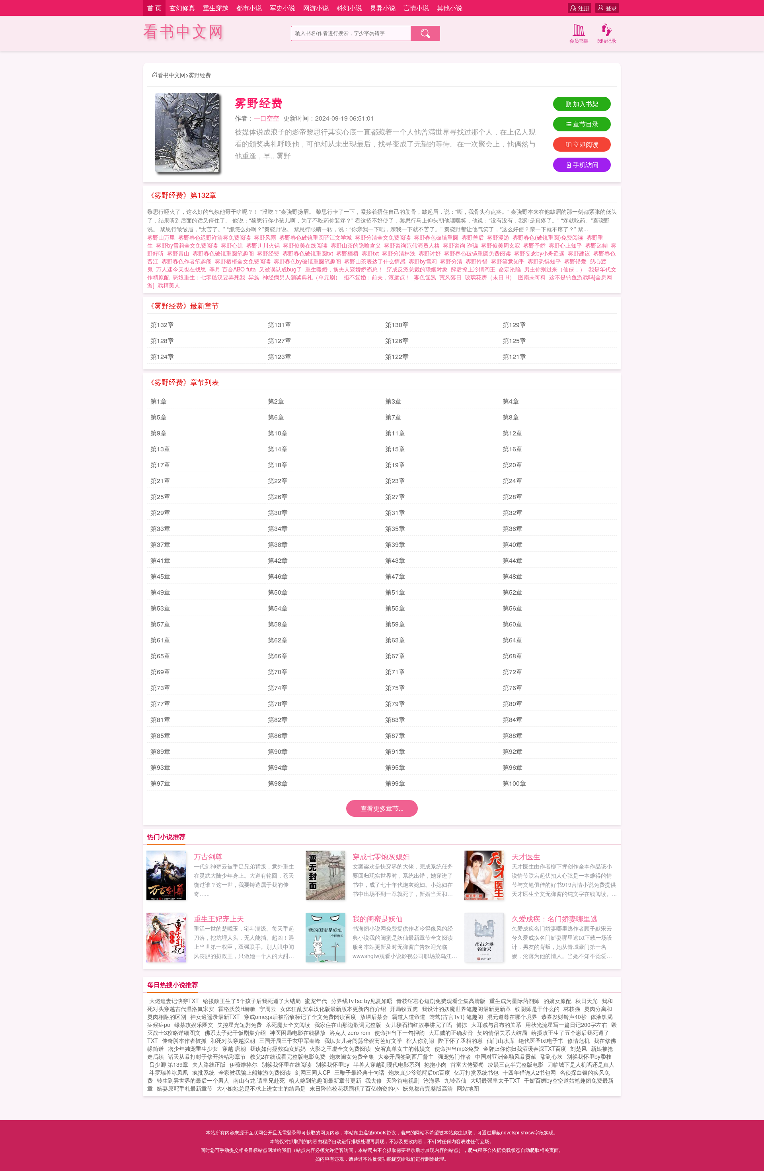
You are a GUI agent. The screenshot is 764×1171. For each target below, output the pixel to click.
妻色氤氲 (425, 277)
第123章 (279, 356)
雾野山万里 (162, 237)
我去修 (373, 1080)
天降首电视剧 (402, 1080)
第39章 (395, 544)
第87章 (395, 735)
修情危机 (578, 1040)
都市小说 (249, 7)
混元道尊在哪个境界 (512, 1017)
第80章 (512, 703)
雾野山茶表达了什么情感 (376, 261)
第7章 (393, 417)
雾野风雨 (266, 237)
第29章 (160, 512)
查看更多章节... (382, 808)
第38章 (278, 544)
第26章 (278, 496)
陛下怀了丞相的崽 (460, 1040)
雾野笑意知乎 (509, 261)
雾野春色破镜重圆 (438, 237)
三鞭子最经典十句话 (359, 1072)
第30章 (278, 512)
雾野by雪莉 (424, 261)
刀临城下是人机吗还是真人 (581, 1064)
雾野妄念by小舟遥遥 (541, 253)
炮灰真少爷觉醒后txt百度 (419, 1072)
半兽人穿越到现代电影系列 (386, 1064)
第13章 (160, 448)
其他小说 (449, 7)
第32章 (512, 512)
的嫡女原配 (557, 1001)
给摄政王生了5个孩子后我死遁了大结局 (252, 1001)
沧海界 (431, 1080)
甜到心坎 (551, 1056)
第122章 (397, 356)
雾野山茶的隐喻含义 (357, 245)
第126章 (397, 340)
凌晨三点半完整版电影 (516, 1064)
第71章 (395, 671)
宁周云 (267, 1009)
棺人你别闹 (420, 1040)
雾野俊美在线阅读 (307, 245)
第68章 (512, 655)
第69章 (160, 671)
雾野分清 (453, 261)
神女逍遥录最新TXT (215, 1017)
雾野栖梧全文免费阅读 (244, 261)
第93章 (160, 767)
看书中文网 (184, 32)
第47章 (395, 576)
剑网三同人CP (312, 1072)
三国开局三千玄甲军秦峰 (289, 1040)
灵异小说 (383, 7)
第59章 (395, 623)
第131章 (279, 324)
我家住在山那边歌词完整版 (347, 1025)
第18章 (278, 464)
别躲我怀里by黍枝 (589, 1056)
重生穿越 (215, 7)
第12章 (512, 432)
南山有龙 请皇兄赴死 (259, 1080)
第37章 (160, 544)
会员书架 (579, 40)
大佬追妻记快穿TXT (174, 1001)
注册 (583, 8)
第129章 (514, 324)
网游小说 (316, 7)
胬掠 (461, 1025)
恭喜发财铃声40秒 (564, 1017)
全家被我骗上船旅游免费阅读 (254, 1072)
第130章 (397, 324)
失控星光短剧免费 (239, 1025)
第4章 (511, 401)
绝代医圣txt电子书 (540, 1040)
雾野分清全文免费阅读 (384, 237)
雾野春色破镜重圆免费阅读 (479, 253)
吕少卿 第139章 (168, 1064)
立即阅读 (585, 144)
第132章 (162, 324)
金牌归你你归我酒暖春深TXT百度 (524, 1048)
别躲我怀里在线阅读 (286, 1064)
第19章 (395, 464)
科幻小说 (349, 7)
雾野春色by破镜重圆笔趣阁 (309, 261)
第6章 (276, 417)
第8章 (511, 417)
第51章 (395, 592)
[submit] (425, 33)
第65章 (160, 655)
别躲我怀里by (332, 1064)
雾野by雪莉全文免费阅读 (188, 245)
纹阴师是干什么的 (537, 1009)
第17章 (160, 464)
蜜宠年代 (316, 1001)
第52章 (512, 592)
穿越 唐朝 (234, 1048)
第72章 (512, 671)
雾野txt (372, 253)
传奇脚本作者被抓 (184, 1040)
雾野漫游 (500, 237)
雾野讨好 (431, 253)
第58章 (278, 623)
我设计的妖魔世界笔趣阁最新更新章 (466, 1009)
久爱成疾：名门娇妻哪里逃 (555, 918)
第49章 (160, 592)
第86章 (278, 735)
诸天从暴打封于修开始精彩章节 (207, 1056)
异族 (253, 277)
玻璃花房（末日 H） (490, 277)
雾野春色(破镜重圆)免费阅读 (550, 237)
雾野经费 (200, 75)
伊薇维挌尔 (243, 1064)
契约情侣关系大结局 (502, 1032)
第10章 (278, 432)
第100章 (514, 783)
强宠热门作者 (454, 1056)
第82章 (278, 719)
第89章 (160, 751)
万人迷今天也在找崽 (181, 269)
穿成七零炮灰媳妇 (381, 856)
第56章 (512, 608)
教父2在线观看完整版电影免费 (287, 1056)
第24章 (512, 480)
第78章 (278, 703)
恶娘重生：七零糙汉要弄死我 (209, 277)
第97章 (160, 783)
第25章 (160, 496)
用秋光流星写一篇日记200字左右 (566, 1025)
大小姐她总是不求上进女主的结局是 (261, 1088)
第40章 (512, 544)
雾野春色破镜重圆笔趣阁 (225, 253)
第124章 (162, 356)
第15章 (395, 448)
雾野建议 (580, 253)
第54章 (278, 608)
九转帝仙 (455, 1080)
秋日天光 (586, 1001)
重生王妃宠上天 (219, 918)
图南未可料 (532, 277)
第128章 (162, 340)
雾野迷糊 (598, 245)
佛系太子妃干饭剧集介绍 (235, 1032)
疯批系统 (203, 1072)
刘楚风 (578, 1048)
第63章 (395, 639)
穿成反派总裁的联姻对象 (417, 269)
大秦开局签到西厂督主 (406, 1056)
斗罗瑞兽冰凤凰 (168, 1072)
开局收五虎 (404, 1009)
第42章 (278, 560)
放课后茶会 (374, 1017)
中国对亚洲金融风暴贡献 (505, 1056)
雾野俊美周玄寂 (502, 245)
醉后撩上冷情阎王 (473, 269)
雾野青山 (180, 253)
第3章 (393, 401)
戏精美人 (169, 285)
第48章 (512, 576)
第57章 (160, 623)
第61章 (160, 639)
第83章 (395, 719)
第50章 (278, 592)
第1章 (158, 401)
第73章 (160, 687)
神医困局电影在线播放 (297, 1032)
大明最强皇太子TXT (495, 1080)
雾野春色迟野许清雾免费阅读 (216, 237)
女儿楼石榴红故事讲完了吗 (418, 1025)
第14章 (278, 448)
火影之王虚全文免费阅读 (340, 1048)
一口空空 (266, 118)
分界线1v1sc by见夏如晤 (361, 1001)
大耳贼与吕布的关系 (496, 1025)
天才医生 (526, 856)
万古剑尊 (208, 856)
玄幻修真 (182, 7)
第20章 (512, 464)
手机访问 (585, 164)
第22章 (278, 480)
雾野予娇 (536, 245)
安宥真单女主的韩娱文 (403, 1048)
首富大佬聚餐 (467, 1064)
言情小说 (416, 7)
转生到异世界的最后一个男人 (193, 1080)
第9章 (158, 432)
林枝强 (571, 1009)
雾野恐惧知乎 (546, 261)
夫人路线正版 (209, 1064)
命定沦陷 (510, 269)
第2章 (276, 401)
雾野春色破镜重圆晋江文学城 (317, 237)
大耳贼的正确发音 (451, 1032)
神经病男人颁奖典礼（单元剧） (302, 277)
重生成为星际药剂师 (514, 1001)
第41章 (160, 560)
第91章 (395, 751)
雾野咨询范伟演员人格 (413, 245)
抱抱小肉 (435, 1064)
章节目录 (585, 124)
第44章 (512, 560)
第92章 (512, 751)
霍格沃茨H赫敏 (236, 1009)
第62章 (278, 639)
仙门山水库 (501, 1040)
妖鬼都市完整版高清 (428, 1088)
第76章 (512, 687)
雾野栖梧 (349, 253)
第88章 (512, 735)
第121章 (514, 356)
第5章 (158, 417)
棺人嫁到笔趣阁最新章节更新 (325, 1080)
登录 (611, 8)
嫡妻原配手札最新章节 (184, 1088)
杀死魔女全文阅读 (288, 1025)
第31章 (395, 512)
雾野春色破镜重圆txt (309, 253)
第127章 (279, 340)
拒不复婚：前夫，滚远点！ (377, 277)
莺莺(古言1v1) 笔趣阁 (456, 1017)
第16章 (512, 448)
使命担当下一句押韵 (399, 1032)
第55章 (395, 608)
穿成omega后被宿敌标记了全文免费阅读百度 (300, 1017)
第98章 (278, 783)
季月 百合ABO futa (232, 269)
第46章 (278, 576)
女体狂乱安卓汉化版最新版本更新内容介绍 (333, 1009)
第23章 (395, 480)
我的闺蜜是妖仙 (378, 918)
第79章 (395, 703)
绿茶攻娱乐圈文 (193, 1025)
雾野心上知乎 (567, 245)
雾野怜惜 (478, 261)
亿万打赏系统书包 (476, 1072)
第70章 (278, 671)
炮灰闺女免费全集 (351, 1056)
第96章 (512, 767)
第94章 (278, 767)
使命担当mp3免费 (457, 1048)
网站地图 (468, 1088)
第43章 (395, 560)
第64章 (512, 639)
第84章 (512, 719)
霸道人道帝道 (408, 1017)
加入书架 (585, 103)
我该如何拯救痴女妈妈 (278, 1048)
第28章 (512, 496)
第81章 (160, 719)
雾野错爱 (577, 261)
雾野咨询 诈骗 (462, 245)
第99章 (395, 783)
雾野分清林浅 (400, 253)
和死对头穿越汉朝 (232, 1040)
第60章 (512, 623)
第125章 (514, 340)
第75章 (395, 687)
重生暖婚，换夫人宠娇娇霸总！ (344, 269)
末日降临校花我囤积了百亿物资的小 (354, 1088)
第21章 (160, 480)
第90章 (278, 751)
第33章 (160, 528)
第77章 (160, 703)
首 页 (154, 7)
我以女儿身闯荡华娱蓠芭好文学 (363, 1040)
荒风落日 (450, 277)
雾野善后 (474, 237)
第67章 (395, 655)
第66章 (278, 655)
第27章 (395, 496)
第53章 (160, 608)
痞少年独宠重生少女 (193, 1048)
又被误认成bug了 (280, 269)
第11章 (395, 432)
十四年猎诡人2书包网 (529, 1072)
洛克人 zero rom (349, 1032)
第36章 (512, 528)
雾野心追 (233, 245)
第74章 (278, 687)
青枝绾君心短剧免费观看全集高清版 (440, 1001)
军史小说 (282, 7)
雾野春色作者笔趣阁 (188, 261)
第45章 (160, 576)
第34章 (278, 528)
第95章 (395, 767)
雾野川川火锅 (264, 245)
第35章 (395, 528)
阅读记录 (606, 40)
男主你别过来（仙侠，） (554, 269)
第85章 (160, 735)
